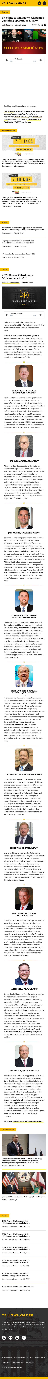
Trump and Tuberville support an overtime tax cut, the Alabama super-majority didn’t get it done (23, 228)
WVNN (17, 117)
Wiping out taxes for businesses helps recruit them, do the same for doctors (18, 242)
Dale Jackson (7, 25)
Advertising (30, 1362)
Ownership (5, 1362)
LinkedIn (42, 25)
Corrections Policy (21, 1357)
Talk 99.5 (24, 117)
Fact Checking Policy (37, 1357)
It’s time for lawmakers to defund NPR (18, 254)
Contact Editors (17, 1362)
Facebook (45, 25)
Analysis (5, 12)
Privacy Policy (7, 1357)
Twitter (39, 25)
